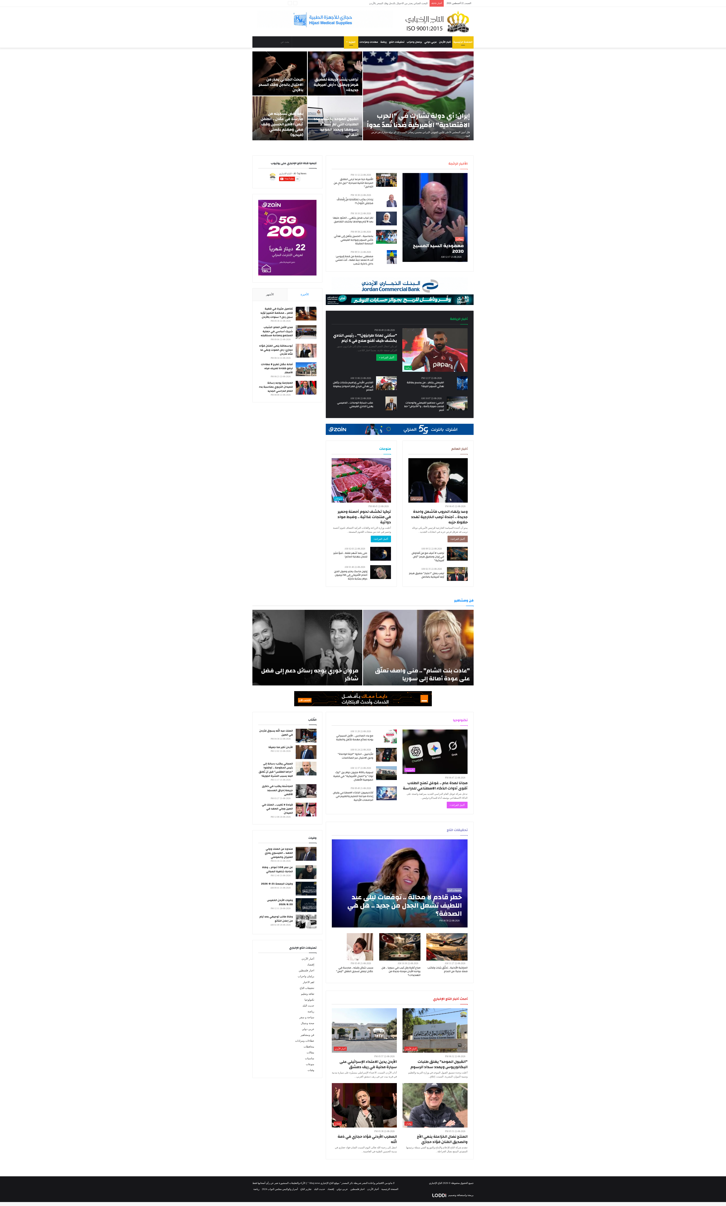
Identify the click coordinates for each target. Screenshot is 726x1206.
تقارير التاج (306, 1189)
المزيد (352, 42)
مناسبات (309, 1058)
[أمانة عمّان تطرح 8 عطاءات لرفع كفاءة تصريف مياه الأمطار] (306, 369)
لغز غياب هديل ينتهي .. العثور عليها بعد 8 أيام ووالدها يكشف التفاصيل (353, 219)
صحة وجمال (307, 1023)
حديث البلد (308, 1005)
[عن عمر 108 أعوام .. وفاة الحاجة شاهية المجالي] (306, 872)
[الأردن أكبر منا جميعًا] (306, 752)
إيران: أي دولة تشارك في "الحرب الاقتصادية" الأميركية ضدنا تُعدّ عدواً (418, 120)
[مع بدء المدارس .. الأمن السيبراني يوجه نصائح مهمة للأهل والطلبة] (390, 736)
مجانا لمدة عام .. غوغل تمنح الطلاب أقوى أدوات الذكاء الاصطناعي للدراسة (435, 785)
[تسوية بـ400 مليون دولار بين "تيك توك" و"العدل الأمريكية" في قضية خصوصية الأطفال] (386, 773)
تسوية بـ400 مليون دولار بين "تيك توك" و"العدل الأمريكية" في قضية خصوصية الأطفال (353, 776)
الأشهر (270, 294)
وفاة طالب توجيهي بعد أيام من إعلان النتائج (276, 918)
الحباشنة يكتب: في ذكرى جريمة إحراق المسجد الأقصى (277, 790)
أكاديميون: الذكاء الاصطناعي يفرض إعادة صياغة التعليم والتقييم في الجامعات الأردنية (353, 796)
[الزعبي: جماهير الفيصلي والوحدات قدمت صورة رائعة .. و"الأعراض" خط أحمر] (457, 403)
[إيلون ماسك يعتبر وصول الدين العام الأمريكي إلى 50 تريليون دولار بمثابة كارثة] (380, 572)
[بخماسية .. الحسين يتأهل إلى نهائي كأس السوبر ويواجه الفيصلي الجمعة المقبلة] (386, 237)
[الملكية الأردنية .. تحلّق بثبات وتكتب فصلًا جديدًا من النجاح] (447, 947)
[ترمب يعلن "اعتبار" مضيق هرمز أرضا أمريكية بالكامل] (457, 574)
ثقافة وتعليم (307, 994)
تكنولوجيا (309, 999)
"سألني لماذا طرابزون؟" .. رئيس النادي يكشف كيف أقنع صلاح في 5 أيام (365, 338)
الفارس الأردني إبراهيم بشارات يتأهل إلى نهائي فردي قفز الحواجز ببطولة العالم (353, 386)
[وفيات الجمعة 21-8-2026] (306, 889)
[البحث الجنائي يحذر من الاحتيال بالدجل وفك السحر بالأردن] (279, 73)
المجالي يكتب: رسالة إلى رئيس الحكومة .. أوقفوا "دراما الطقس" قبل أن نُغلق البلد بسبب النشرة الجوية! (276, 769)
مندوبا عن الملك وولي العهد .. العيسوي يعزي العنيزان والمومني (279, 853)
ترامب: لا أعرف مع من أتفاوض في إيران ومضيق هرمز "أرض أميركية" (428, 557)
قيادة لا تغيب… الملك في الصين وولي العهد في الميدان (277, 808)
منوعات (310, 1064)
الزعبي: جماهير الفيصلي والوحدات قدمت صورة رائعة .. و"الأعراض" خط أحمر (424, 406)
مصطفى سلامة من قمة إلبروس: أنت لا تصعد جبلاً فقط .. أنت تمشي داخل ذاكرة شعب (354, 260)
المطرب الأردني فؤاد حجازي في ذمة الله (367, 1139)
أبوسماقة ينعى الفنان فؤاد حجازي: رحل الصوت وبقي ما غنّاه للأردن (276, 349)
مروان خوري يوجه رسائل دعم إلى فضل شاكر (309, 674)
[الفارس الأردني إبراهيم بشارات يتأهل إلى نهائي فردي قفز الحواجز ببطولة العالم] (386, 383)
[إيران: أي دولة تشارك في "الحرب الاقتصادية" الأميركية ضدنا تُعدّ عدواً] (418, 95)
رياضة (383, 42)
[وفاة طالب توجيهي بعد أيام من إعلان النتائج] (306, 921)
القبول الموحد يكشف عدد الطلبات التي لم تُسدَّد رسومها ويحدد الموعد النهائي (336, 126)
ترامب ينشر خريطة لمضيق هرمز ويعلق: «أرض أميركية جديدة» (336, 84)
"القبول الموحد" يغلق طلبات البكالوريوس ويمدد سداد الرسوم (439, 1064)
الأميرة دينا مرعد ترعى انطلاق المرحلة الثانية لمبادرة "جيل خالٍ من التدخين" (353, 183)
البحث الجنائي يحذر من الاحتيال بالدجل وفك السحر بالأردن (281, 84)
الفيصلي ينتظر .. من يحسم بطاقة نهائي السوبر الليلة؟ (425, 384)
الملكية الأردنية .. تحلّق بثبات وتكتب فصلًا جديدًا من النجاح (447, 969)
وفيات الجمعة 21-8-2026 (277, 883)
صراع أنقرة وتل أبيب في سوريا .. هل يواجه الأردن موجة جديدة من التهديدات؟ (401, 971)
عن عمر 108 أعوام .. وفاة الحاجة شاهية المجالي (277, 869)
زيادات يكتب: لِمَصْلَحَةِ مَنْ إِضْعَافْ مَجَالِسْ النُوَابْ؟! (355, 201)
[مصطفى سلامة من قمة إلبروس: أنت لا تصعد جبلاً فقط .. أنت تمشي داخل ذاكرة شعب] (392, 257)
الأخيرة (305, 294)
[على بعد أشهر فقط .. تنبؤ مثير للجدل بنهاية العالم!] (380, 554)
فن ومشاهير (307, 1035)
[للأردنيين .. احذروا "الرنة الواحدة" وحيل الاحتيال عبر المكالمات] (386, 755)
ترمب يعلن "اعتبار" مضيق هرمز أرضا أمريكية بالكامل (426, 575)
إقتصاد (310, 964)
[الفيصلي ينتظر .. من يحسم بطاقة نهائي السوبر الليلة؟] (462, 383)
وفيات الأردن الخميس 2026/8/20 (280, 902)
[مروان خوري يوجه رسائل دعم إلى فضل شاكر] (307, 647)
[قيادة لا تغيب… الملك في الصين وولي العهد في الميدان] (306, 809)
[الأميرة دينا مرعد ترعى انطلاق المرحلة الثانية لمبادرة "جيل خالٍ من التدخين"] (386, 180)
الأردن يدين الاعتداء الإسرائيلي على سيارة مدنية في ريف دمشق (368, 1064)
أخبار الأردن (445, 42)
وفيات (311, 1070)
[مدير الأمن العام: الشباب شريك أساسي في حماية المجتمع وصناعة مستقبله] (306, 332)
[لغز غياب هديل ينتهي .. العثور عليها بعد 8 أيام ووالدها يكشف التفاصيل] (386, 218)
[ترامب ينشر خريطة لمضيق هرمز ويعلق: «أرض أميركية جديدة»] (335, 73)
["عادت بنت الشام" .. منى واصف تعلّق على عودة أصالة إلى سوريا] (418, 647)
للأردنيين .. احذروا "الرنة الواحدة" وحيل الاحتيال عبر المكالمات (355, 756)
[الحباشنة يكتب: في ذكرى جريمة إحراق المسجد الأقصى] (306, 791)
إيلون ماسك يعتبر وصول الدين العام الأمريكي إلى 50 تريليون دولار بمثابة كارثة (350, 575)
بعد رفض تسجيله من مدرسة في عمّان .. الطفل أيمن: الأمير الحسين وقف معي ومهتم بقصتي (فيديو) (377, 3)
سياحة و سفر (306, 1017)
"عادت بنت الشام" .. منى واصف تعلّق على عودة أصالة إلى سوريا (422, 674)
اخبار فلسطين (306, 970)
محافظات (309, 1046)
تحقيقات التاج (396, 42)
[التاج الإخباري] (439, 21)
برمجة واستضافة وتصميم (461, 1195)
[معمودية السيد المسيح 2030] (435, 217)
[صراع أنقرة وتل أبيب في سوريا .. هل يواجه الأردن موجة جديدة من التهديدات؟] (399, 947)
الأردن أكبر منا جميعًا (280, 747)
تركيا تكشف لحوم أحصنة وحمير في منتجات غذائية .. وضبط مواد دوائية (364, 517)
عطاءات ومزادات (368, 42)
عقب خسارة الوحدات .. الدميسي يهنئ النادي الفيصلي (355, 404)
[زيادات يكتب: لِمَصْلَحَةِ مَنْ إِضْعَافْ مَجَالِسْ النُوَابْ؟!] (392, 200)
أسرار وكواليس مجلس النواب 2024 (280, 1189)
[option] (363, 95)
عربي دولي (430, 42)
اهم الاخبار (308, 982)
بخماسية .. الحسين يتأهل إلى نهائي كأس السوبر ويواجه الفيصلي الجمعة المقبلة (353, 240)
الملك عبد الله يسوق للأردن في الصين (276, 732)
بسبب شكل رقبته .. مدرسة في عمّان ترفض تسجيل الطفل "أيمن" (354, 969)
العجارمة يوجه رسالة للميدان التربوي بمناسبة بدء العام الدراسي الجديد (276, 386)
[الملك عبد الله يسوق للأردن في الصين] (306, 736)
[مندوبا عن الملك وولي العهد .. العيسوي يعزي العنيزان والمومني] (306, 854)
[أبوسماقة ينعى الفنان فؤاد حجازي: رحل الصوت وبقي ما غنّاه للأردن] (306, 351)
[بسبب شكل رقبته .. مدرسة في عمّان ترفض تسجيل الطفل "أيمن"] (360, 947)
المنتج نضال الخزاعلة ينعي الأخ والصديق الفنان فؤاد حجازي (442, 1139)
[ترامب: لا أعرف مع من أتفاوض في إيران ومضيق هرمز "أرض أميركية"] (457, 554)
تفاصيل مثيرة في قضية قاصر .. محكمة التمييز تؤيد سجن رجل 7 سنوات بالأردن (276, 312)
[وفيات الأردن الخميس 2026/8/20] (306, 905)
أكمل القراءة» (457, 539)
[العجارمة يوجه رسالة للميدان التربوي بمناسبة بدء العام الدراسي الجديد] (306, 388)
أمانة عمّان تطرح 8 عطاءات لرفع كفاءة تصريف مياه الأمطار (277, 368)
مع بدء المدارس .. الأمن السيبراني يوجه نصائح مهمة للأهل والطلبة (354, 737)
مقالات (310, 1052)
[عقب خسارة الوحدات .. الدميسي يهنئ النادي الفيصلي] (391, 403)
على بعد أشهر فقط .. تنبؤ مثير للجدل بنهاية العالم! (350, 555)
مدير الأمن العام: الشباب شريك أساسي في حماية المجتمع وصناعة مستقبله (277, 331)
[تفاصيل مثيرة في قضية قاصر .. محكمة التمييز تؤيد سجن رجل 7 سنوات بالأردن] (306, 314)
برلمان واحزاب (414, 42)
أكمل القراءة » (386, 357)
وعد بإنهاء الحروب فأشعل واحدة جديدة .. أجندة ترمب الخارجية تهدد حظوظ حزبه (439, 517)
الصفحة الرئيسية (462, 42)
